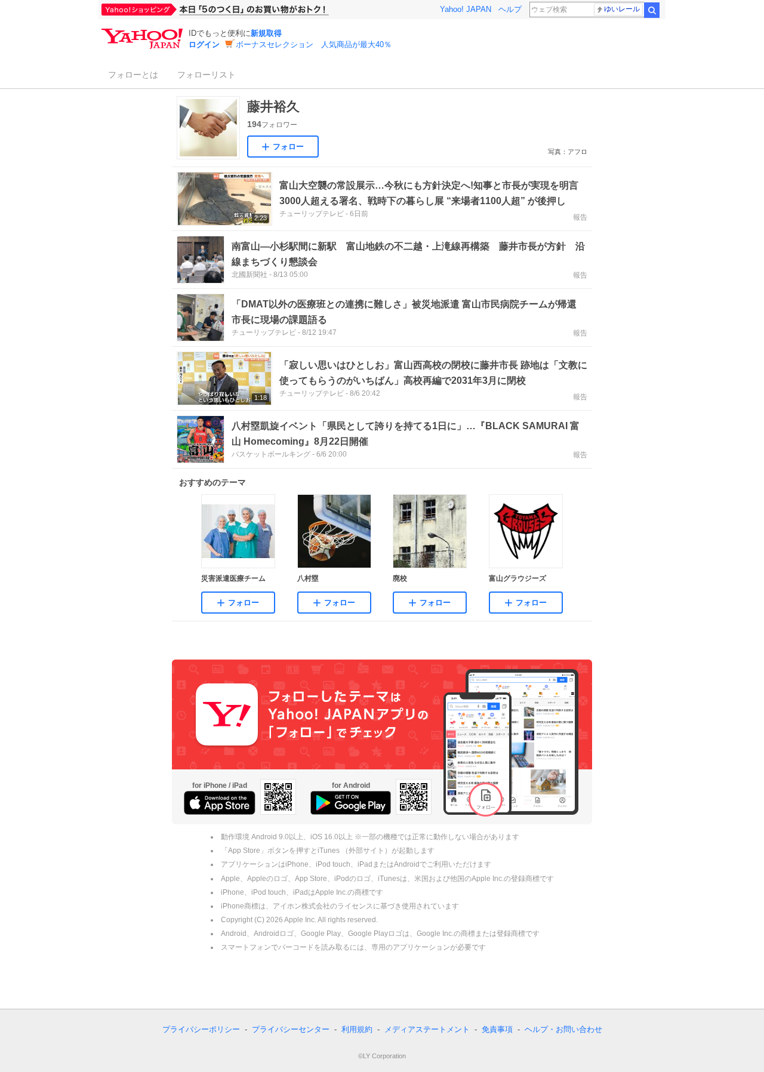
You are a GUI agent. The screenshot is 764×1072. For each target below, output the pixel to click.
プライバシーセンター (290, 1029)
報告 (580, 217)
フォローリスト (206, 74)
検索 (652, 10)
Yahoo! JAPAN (465, 9)
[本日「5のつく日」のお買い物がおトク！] (241, 9)
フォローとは (133, 74)
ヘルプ (510, 9)
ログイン (204, 44)
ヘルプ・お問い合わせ (563, 1029)
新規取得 (266, 33)
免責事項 (497, 1029)
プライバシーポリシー (201, 1029)
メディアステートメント (427, 1029)
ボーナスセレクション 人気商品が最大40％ (314, 44)
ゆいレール (622, 9)
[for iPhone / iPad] (219, 803)
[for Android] (350, 803)
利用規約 (356, 1029)
